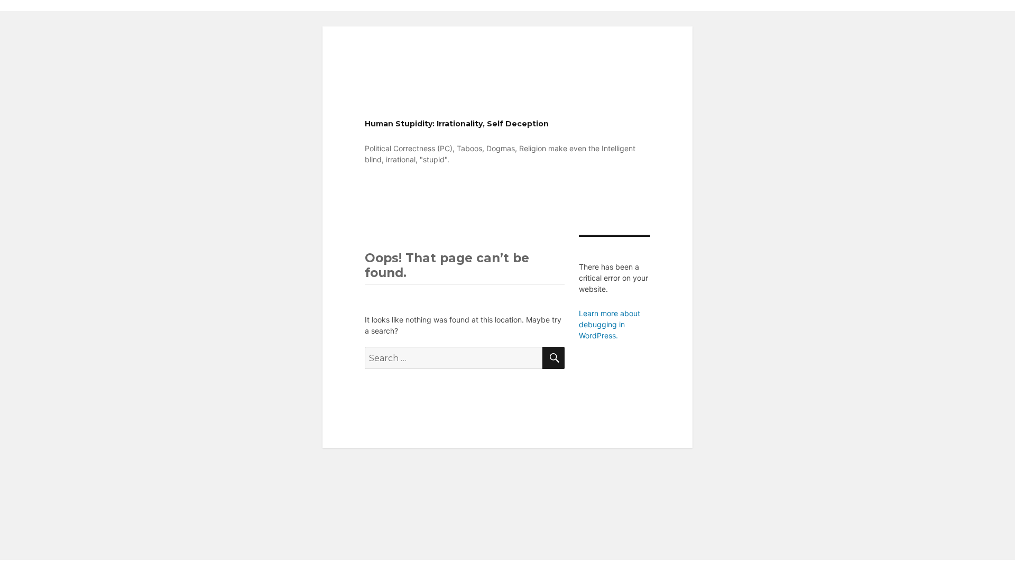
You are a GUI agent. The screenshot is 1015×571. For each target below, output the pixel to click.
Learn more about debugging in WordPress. (609, 324)
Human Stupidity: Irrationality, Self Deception (457, 123)
